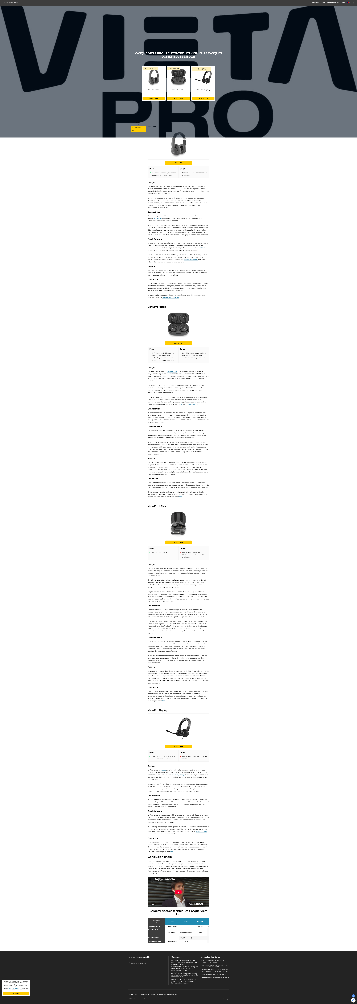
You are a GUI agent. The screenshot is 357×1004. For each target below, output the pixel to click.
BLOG (343, 2)
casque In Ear (172, 371)
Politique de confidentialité (167, 994)
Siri (182, 404)
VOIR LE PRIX (153, 98)
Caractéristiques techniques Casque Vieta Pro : (138, 129)
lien (180, 497)
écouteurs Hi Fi (203, 248)
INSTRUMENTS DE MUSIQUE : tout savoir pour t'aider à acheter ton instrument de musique (184, 981)
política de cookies (13, 988)
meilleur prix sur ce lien (170, 297)
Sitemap (225, 999)
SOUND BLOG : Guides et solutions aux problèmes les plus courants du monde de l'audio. (184, 975)
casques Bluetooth (191, 259)
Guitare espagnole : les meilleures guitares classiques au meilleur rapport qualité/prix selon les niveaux (215, 975)
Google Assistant (192, 404)
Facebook (152, 994)
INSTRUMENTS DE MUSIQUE (330, 2)
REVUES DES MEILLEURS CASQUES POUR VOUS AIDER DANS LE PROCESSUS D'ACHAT (184, 968)
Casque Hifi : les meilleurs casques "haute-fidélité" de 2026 (214, 966)
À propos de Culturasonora (138, 963)
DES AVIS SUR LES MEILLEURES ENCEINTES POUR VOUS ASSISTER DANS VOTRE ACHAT (184, 962)
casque (163, 770)
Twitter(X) (143, 994)
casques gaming (178, 775)
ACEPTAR (16, 993)
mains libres (157, 218)
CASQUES (315, 2)
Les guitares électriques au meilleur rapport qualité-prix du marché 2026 (214, 970)
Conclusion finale (136, 125)
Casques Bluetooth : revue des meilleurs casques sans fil (212, 961)
